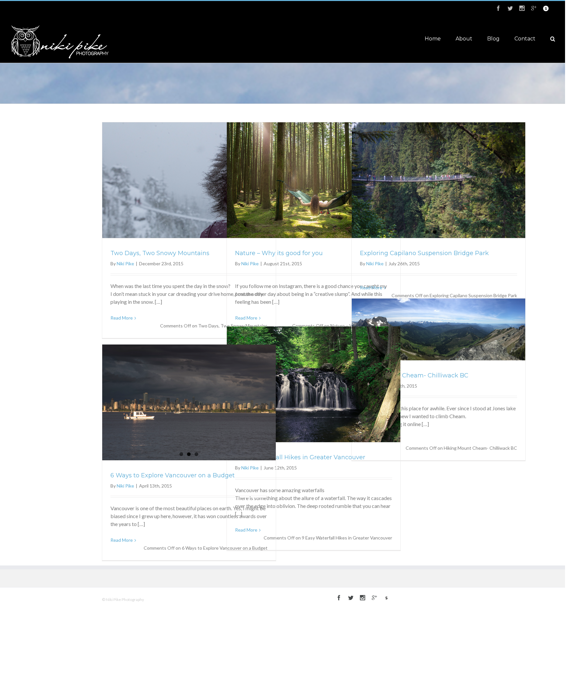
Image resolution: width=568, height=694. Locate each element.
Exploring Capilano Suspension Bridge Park (424, 253)
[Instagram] (522, 8)
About (464, 39)
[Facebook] (498, 8)
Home (433, 39)
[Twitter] (510, 8)
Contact (524, 39)
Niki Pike (125, 263)
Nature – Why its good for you (279, 253)
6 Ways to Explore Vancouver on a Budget (172, 475)
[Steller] (546, 8)
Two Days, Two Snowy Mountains (159, 253)
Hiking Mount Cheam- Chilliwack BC (414, 375)
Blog (493, 39)
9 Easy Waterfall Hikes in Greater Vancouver (300, 457)
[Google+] (533, 8)
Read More (121, 318)
